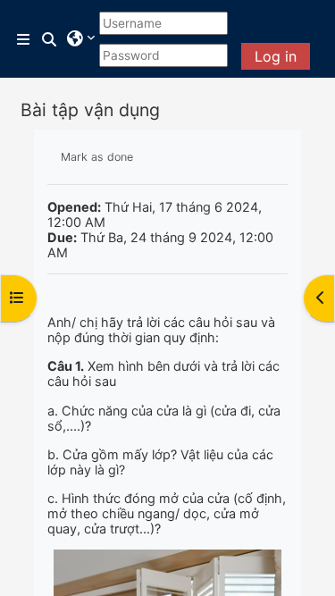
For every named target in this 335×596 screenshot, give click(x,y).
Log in (276, 56)
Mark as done (97, 157)
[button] (50, 39)
